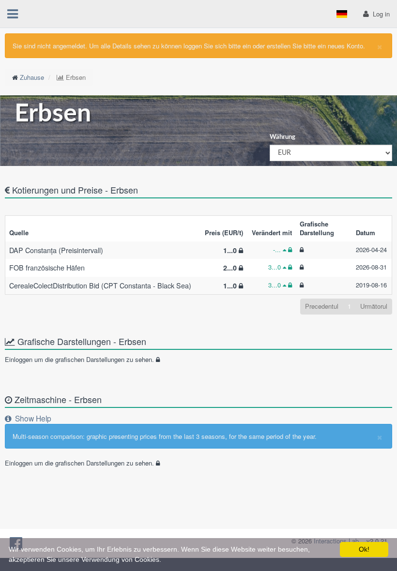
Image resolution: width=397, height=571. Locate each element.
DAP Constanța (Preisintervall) (56, 250)
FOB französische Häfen (47, 267)
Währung (282, 137)
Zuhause (32, 77)
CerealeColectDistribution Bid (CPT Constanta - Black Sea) (100, 285)
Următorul (373, 306)
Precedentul (321, 306)
